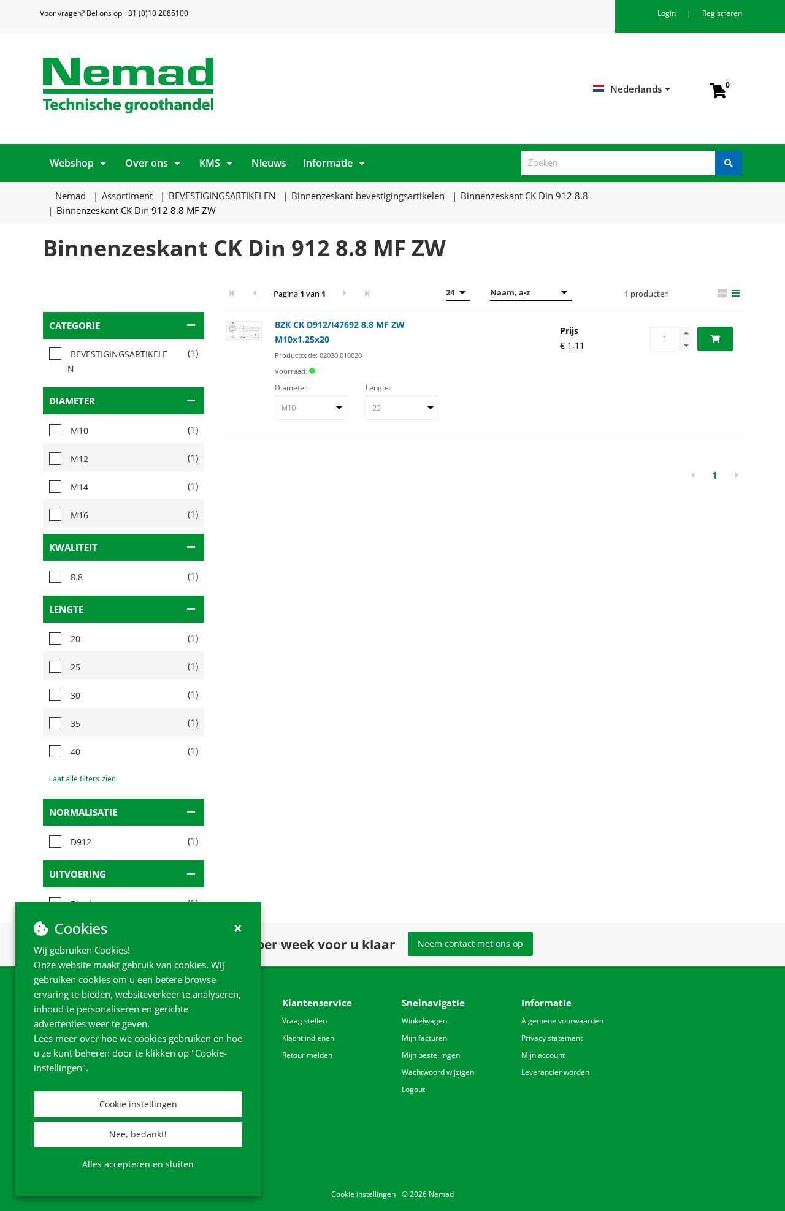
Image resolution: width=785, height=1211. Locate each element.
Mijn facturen (424, 1038)
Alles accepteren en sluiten (138, 1164)
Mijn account (543, 1055)
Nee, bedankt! (138, 1134)
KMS (209, 163)
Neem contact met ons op (470, 943)
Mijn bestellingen (431, 1055)
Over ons (146, 163)
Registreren (722, 13)
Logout (413, 1089)
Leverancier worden (555, 1072)
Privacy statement (552, 1038)
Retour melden (307, 1055)
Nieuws (268, 163)
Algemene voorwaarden (562, 1020)
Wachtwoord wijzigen (438, 1072)
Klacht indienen (308, 1038)
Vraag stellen (304, 1020)
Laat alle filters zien (82, 778)
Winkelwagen (424, 1020)
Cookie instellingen (138, 1104)
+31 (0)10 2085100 (156, 13)
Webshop (72, 163)
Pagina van (300, 293)
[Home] (213, 85)
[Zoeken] (728, 163)
